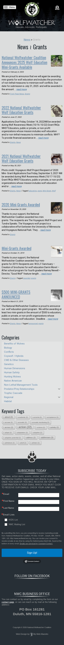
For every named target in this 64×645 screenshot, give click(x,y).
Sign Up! (32, 552)
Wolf (54, 191)
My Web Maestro (40, 634)
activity (54, 427)
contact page (8, 602)
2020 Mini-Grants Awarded (21, 204)
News (18, 142)
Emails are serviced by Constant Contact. (36, 543)
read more (21, 89)
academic (23, 417)
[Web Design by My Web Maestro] (31, 634)
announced (33, 323)
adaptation (22, 432)
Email (6, 494)
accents (37, 417)
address (31, 438)
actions (41, 427)
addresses (47, 437)
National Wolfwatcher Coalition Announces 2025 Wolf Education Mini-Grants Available (24, 62)
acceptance (52, 417)
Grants (27, 94)
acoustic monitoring (40, 422)
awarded (26, 278)
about (9, 417)
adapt (8, 432)
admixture (10, 443)
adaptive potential (13, 438)
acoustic (22, 422)
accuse (9, 422)
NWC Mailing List (17, 524)
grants (33, 278)
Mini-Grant (47, 191)
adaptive (37, 432)
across (9, 427)
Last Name (8, 508)
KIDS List (13, 520)
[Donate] (57, 7)
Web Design (21, 634)
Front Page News (17, 94)
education (33, 191)
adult (23, 443)
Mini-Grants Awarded (16, 248)
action (25, 427)
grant (39, 191)
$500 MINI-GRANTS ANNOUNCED (16, 294)
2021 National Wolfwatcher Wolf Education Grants (21, 158)
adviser (36, 443)
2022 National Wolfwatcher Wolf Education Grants (21, 110)
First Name (8, 501)
